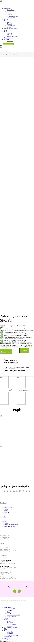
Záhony (9, 13)
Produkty (3, 54)
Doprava (9, 27)
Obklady (9, 11)
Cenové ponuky (11, 25)
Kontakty (6, 523)
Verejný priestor (11, 17)
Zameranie (9, 24)
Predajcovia (10, 41)
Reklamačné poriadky (12, 36)
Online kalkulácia (8, 44)
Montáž (9, 22)
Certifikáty (9, 33)
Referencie (9, 34)
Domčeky (9, 14)
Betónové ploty (10, 10)
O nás (5, 521)
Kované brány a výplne (12, 16)
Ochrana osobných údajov (10, 524)
